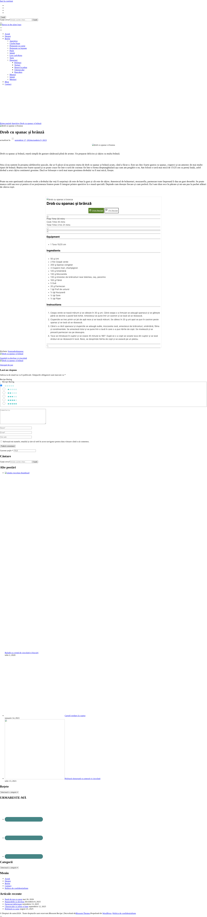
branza (11, 351)
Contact (8, 84)
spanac (21, 351)
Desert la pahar (20, 67)
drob (16, 351)
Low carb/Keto (16, 55)
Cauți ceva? (5, 20)
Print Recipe (97, 210)
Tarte (12, 58)
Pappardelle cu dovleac (15, 902)
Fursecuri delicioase (13, 904)
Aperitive (14, 41)
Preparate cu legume (18, 48)
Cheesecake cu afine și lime (16, 906)
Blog (7, 82)
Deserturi (13, 60)
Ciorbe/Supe (15, 43)
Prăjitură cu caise (12, 909)
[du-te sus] (1, 916)
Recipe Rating (6, 379)
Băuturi (13, 74)
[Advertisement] (103, 104)
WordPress (107, 913)
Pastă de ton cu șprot (13, 899)
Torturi (17, 65)
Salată (12, 53)
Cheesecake (19, 70)
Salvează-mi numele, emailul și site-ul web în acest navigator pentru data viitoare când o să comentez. (46, 441)
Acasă (7, 34)
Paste (12, 51)
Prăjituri (17, 63)
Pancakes (18, 72)
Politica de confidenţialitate (16, 888)
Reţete (7, 39)
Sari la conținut (6, 1)
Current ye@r (6, 450)
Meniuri (13, 79)
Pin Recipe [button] (113, 210)
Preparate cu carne (17, 46)
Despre (8, 36)
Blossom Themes (83, 913)
